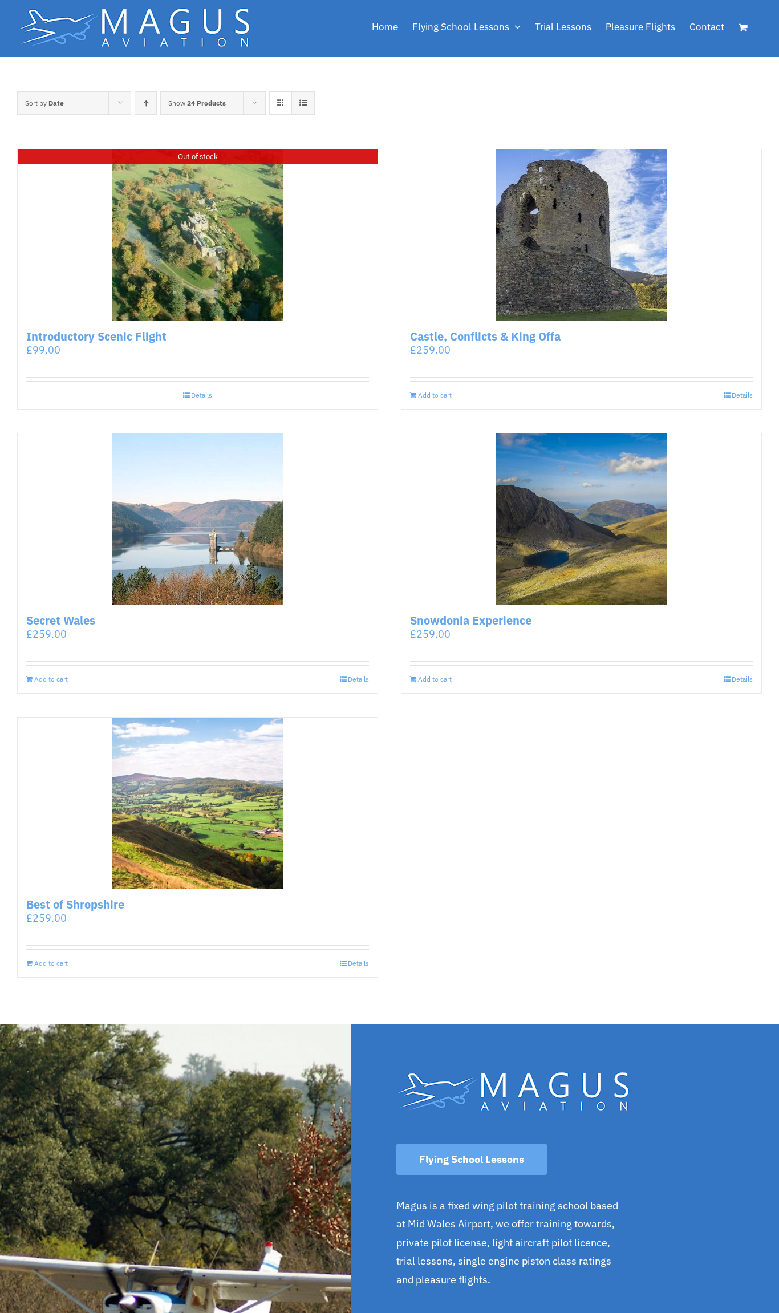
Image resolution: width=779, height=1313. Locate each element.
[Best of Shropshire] (198, 803)
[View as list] (303, 103)
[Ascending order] (146, 103)
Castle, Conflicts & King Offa (485, 336)
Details (201, 395)
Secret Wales (60, 620)
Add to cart (435, 395)
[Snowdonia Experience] (581, 519)
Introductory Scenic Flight (96, 336)
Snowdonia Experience (470, 620)
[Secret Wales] (198, 519)
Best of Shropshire (75, 904)
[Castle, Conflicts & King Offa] (581, 235)
